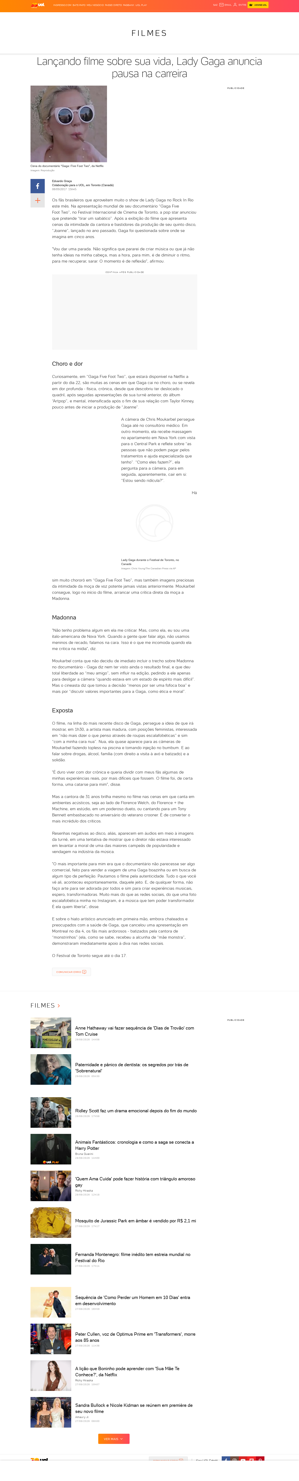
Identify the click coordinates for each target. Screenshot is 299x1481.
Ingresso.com (62, 5)
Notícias (77, 16)
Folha (128, 16)
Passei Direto (113, 5)
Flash (51, 16)
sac (215, 4)
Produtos (38, 16)
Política (90, 16)
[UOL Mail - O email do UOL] (225, 5)
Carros (103, 16)
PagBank (128, 5)
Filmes (149, 33)
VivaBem (179, 16)
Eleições (63, 16)
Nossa (221, 16)
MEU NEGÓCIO (95, 5)
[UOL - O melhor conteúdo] (38, 5)
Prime (235, 16)
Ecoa (196, 16)
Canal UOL (207, 16)
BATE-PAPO (79, 5)
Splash (152, 16)
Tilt (189, 16)
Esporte (140, 16)
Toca (244, 16)
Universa (165, 16)
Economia (116, 16)
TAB (228, 16)
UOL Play (141, 5)
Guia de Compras (261, 16)
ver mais (111, 1439)
